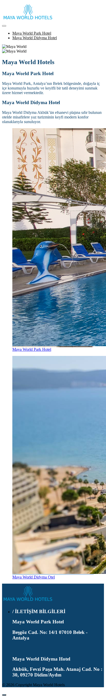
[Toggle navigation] (4, 26)
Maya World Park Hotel (31, 33)
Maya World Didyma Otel (33, 577)
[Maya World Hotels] (28, 601)
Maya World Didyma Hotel (34, 38)
